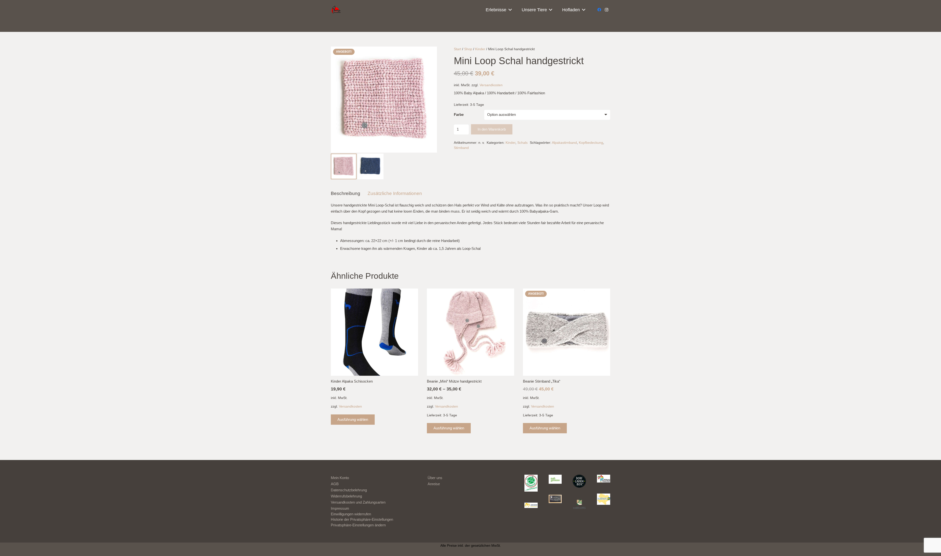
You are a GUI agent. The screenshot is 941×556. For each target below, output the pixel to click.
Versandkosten (491, 85)
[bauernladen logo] (555, 499)
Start (457, 49)
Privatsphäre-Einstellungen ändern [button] (358, 525)
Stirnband (461, 148)
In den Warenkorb (492, 129)
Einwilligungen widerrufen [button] (351, 514)
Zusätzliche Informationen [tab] (395, 193)
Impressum (340, 508)
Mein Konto (340, 478)
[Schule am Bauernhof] (603, 479)
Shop (468, 49)
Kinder (480, 49)
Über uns (435, 478)
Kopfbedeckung (591, 143)
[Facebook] (599, 9)
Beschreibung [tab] (345, 193)
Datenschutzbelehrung (349, 490)
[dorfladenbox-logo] (579, 481)
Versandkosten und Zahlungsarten (358, 502)
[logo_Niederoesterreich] (531, 506)
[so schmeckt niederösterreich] (603, 499)
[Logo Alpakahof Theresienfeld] (337, 10)
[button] (509, 10)
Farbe (459, 114)
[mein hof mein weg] (579, 504)
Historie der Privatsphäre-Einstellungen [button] (362, 519)
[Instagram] (606, 9)
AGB (335, 484)
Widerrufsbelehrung (346, 496)
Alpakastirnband (564, 143)
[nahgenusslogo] (555, 479)
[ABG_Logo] (531, 483)
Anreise (434, 484)
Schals (522, 143)
